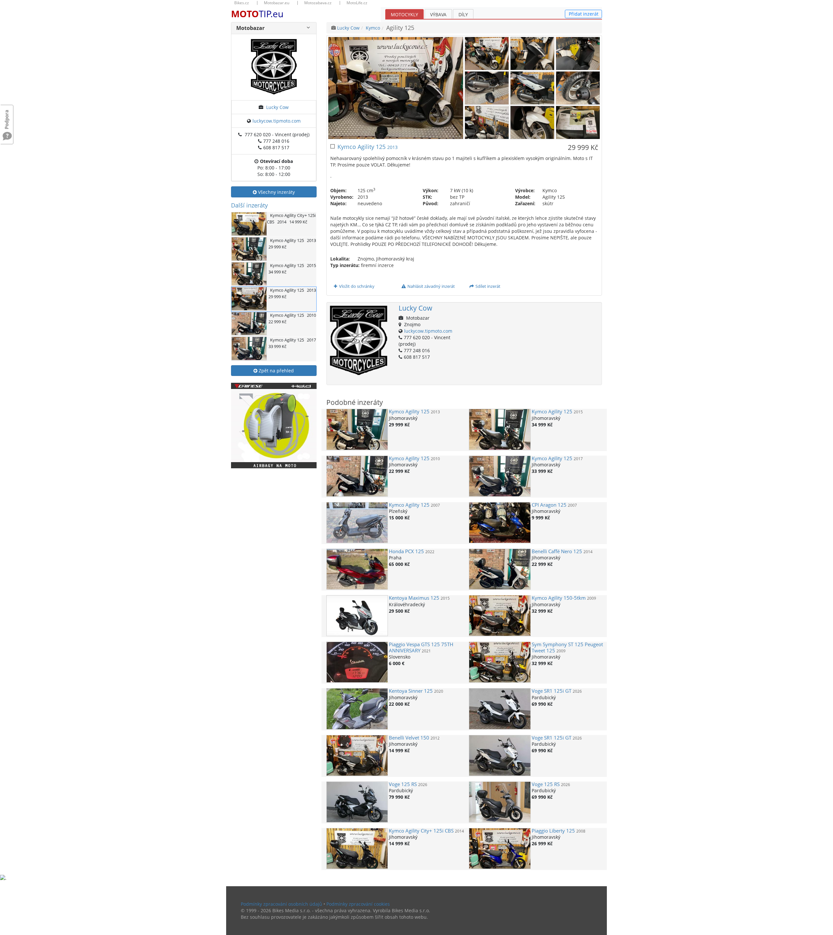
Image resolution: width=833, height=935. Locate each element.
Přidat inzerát (583, 14)
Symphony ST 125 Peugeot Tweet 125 (567, 647)
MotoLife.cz (357, 3)
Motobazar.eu (276, 3)
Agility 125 (409, 411)
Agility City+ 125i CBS (421, 830)
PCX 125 (406, 551)
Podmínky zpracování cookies (358, 904)
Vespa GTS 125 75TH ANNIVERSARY (421, 647)
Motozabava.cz (318, 3)
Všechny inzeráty (276, 192)
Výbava (438, 14)
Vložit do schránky (356, 286)
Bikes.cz (241, 3)
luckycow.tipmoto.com (277, 121)
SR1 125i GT (551, 691)
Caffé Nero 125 (557, 551)
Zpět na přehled (275, 370)
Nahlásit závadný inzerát (430, 286)
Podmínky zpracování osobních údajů (281, 904)
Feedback (7, 116)
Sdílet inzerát (487, 286)
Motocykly (404, 14)
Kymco (373, 28)
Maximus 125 (414, 597)
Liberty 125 (553, 830)
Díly (463, 14)
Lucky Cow (277, 107)
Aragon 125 (549, 504)
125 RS (403, 784)
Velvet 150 (409, 737)
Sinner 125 (411, 691)
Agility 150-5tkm (559, 597)
